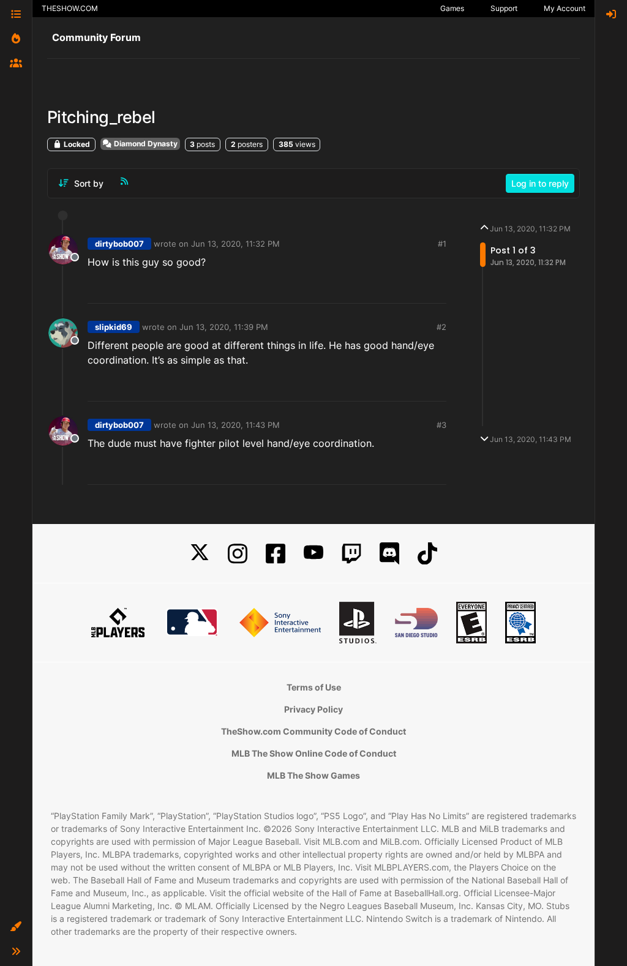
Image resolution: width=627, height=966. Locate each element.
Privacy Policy (313, 709)
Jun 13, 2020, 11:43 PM (235, 425)
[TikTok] (427, 553)
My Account (564, 8)
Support (503, 8)
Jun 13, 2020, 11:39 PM (223, 327)
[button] (16, 927)
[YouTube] (313, 553)
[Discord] (389, 553)
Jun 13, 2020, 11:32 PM (235, 244)
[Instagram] (237, 553)
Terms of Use (314, 687)
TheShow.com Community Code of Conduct (313, 731)
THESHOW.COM (70, 8)
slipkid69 (113, 327)
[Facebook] (275, 553)
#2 (441, 327)
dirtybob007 (119, 244)
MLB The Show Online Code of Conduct (313, 753)
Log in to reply (540, 183)
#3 (441, 425)
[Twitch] (351, 553)
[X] (199, 553)
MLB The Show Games (313, 775)
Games (452, 8)
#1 (442, 244)
